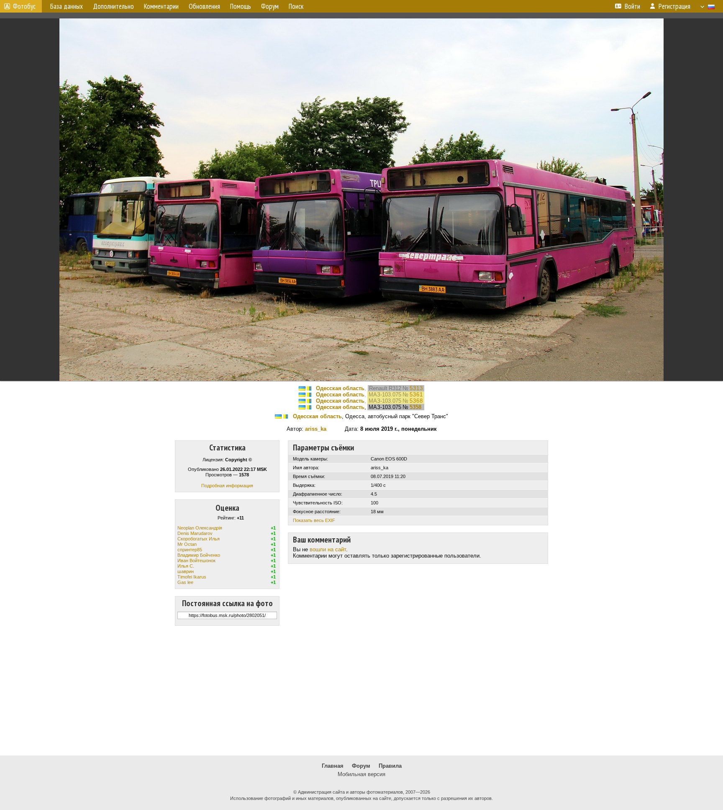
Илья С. (185, 565)
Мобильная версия (361, 774)
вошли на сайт (328, 549)
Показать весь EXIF (314, 520)
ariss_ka (315, 429)
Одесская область (340, 388)
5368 (416, 401)
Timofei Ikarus (191, 576)
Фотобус (24, 6)
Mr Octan (187, 544)
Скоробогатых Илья (198, 538)
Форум (361, 766)
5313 (416, 388)
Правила (390, 766)
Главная (333, 766)
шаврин (185, 571)
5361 (416, 394)
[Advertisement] (361, 690)
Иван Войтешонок (196, 560)
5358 (415, 407)
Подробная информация (227, 485)
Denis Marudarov (195, 533)
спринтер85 (189, 549)
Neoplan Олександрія (199, 527)
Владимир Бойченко (198, 555)
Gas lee (185, 582)
